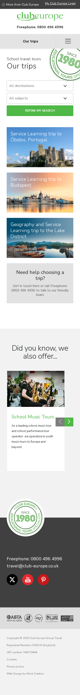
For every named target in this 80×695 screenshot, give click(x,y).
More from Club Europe (22, 4)
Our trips (30, 41)
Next (68, 422)
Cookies (12, 659)
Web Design (14, 673)
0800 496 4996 (50, 27)
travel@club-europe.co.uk (33, 566)
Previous (60, 422)
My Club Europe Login (60, 3)
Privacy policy (15, 666)
